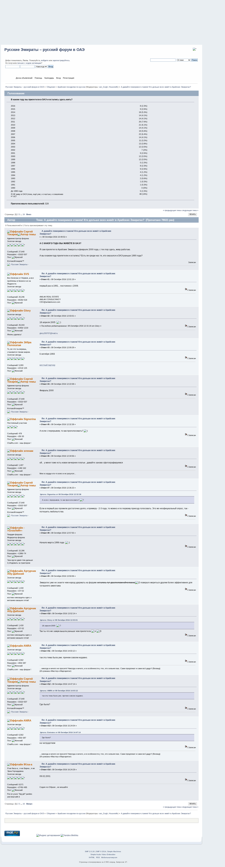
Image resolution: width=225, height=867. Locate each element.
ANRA (27, 645)
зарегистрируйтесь (61, 60)
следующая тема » (189, 210)
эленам (28, 450)
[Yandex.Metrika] (69, 835)
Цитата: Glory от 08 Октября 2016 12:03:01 (59, 620)
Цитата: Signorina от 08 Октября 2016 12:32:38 (60, 494)
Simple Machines (114, 851)
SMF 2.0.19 (89, 851)
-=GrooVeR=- (16, 529)
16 (24, 214)
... (22, 214)
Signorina (30, 419)
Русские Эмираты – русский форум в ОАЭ (44, 49)
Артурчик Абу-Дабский (21, 572)
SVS (26, 273)
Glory (27, 310)
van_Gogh (103, 87)
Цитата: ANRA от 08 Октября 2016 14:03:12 (59, 691)
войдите (44, 60)
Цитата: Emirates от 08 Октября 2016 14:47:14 (60, 732)
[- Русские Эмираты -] (18, 264)
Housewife (113, 87)
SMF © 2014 (101, 851)
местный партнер (47, 365)
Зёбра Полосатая (19, 344)
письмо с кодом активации (29, 63)
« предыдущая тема (172, 210)
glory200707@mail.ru (49, 333)
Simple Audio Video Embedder (103, 854)
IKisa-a (28, 764)
